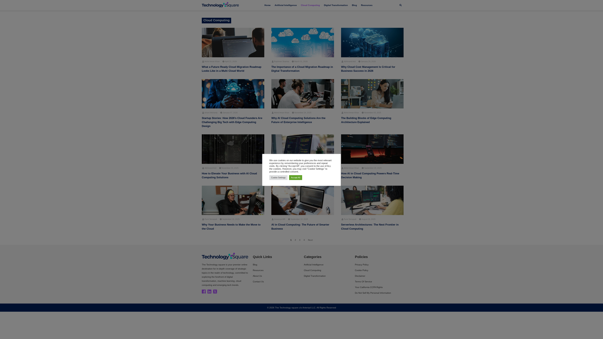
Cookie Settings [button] (278, 177)
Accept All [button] (295, 177)
